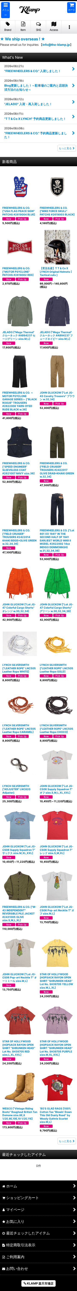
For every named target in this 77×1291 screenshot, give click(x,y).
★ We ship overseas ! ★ (22, 39)
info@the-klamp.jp (56, 44)
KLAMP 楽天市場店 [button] (39, 1283)
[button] (5, 10)
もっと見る (65, 148)
